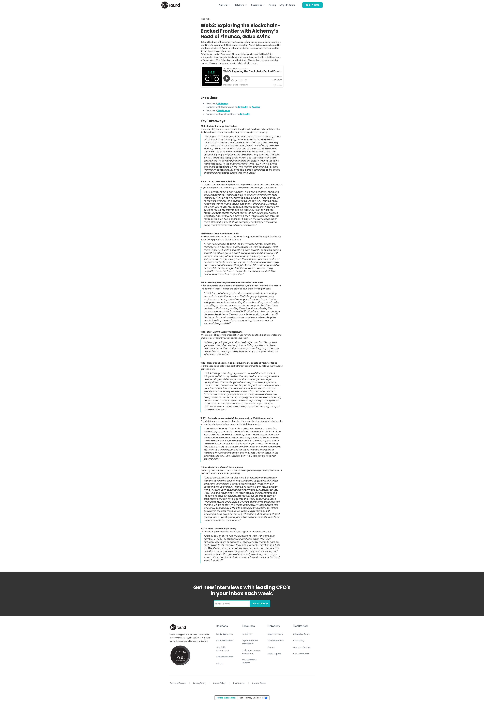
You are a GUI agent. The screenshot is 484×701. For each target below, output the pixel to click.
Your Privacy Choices (250, 697)
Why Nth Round (287, 5)
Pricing (272, 5)
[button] (225, 5)
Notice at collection (226, 697)
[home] (170, 5)
